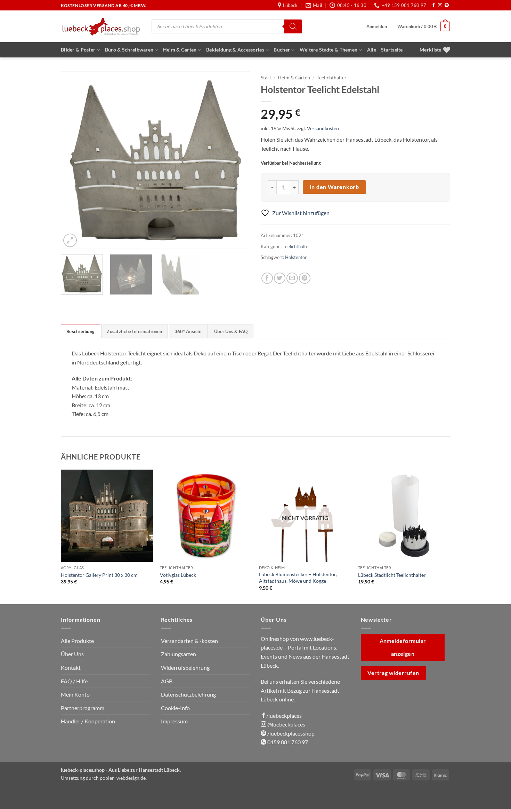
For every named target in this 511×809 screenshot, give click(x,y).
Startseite (392, 50)
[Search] (293, 26)
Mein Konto (75, 694)
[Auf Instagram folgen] (440, 5)
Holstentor (296, 257)
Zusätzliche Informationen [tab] (134, 331)
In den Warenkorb (334, 187)
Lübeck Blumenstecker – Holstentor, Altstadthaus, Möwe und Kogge (298, 577)
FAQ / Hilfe (74, 681)
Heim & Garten (180, 50)
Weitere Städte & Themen (329, 50)
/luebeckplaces (284, 715)
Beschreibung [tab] (80, 331)
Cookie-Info (175, 708)
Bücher (282, 50)
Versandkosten (323, 128)
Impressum (174, 721)
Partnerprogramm (82, 708)
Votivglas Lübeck (178, 575)
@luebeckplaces (285, 724)
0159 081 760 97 (287, 742)
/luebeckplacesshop (290, 733)
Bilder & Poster (78, 50)
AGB (166, 681)
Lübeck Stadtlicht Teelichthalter (392, 575)
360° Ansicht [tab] (188, 331)
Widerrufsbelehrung (185, 667)
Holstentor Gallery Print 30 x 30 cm (99, 575)
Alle (371, 50)
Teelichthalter (332, 77)
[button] (376, 26)
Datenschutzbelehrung (188, 694)
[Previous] (73, 160)
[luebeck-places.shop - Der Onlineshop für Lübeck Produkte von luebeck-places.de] (101, 26)
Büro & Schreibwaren (129, 50)
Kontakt (71, 667)
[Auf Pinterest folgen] (447, 5)
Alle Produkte (77, 640)
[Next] (238, 160)
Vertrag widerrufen (393, 673)
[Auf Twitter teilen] (279, 278)
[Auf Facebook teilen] (267, 278)
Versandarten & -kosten (189, 640)
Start (266, 77)
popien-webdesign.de (123, 778)
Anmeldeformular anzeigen (403, 647)
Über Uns (72, 654)
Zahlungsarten (178, 654)
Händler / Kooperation (88, 721)
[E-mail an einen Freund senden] (292, 278)
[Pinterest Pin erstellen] (304, 278)
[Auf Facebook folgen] (433, 5)
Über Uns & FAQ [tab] (231, 331)
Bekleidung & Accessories (235, 50)
